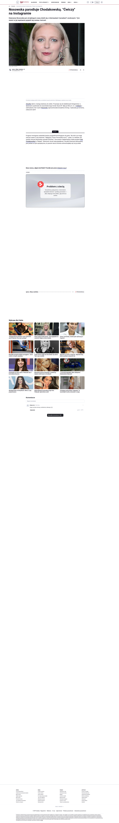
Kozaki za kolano (41, 791)
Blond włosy (18, 797)
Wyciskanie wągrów (63, 799)
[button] (92, 2)
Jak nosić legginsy (41, 797)
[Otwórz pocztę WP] (88, 2)
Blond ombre (18, 794)
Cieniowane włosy (63, 792)
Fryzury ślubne (40, 792)
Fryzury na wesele (85, 791)
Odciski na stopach (19, 802)
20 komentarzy (74, 70)
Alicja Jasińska (19, 69)
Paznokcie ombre (19, 799)
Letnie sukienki (40, 794)
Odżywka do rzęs (63, 791)
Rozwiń (54, 131)
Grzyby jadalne (84, 800)
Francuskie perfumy (19, 791)
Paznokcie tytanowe (85, 792)
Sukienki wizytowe (41, 800)
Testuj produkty (43, 2)
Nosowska (44, 108)
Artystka (28, 104)
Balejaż (61, 794)
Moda (69, 2)
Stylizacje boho (41, 802)
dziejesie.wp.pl (61, 168)
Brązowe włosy (62, 797)
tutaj (42, 820)
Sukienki (83, 802)
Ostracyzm (84, 799)
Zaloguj (97, 2)
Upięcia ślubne (84, 797)
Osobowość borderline (86, 794)
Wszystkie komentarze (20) (54, 415)
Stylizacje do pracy (41, 799)
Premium (63, 2)
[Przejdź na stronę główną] (17, 3)
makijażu (78, 106)
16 (79, 410)
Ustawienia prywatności (80, 810)
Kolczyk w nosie (63, 800)
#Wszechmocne (55, 2)
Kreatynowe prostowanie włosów (22, 792)
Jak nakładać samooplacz (21, 800)
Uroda (75, 2)
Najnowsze (34, 2)
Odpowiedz (32, 410)
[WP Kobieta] (25, 2)
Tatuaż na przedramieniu (64, 802)
